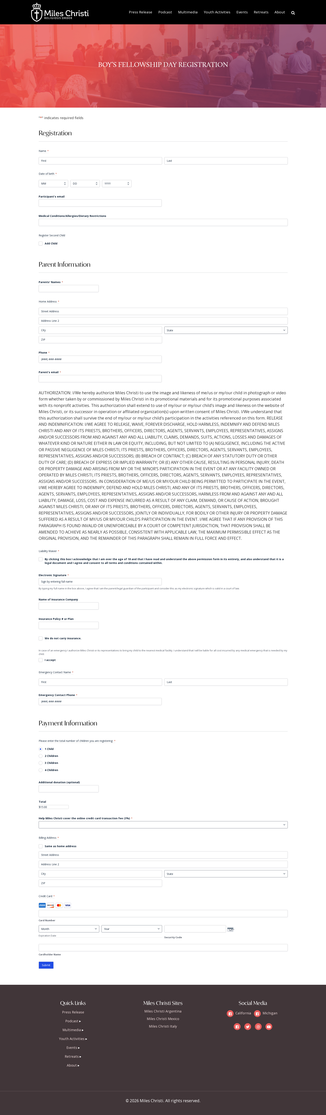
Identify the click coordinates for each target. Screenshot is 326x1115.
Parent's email (50, 372)
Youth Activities (217, 12)
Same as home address (60, 846)
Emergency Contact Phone (58, 695)
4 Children (51, 770)
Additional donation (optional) (59, 782)
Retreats (261, 12)
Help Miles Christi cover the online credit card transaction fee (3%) (85, 818)
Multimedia (188, 12)
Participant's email (52, 196)
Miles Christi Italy (163, 1026)
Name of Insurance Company (58, 599)
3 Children (51, 763)
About (279, 12)
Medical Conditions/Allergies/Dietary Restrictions (72, 216)
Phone (44, 352)
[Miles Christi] (60, 5)
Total (42, 801)
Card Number (47, 920)
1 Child (49, 749)
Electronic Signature (54, 575)
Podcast (165, 12)
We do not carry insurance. (63, 638)
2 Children (51, 756)
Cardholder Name (50, 954)
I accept (50, 660)
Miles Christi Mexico (163, 1018)
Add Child (51, 243)
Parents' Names (51, 282)
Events (242, 12)
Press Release (140, 12)
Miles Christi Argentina (162, 1011)
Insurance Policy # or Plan (56, 619)
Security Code (173, 937)
